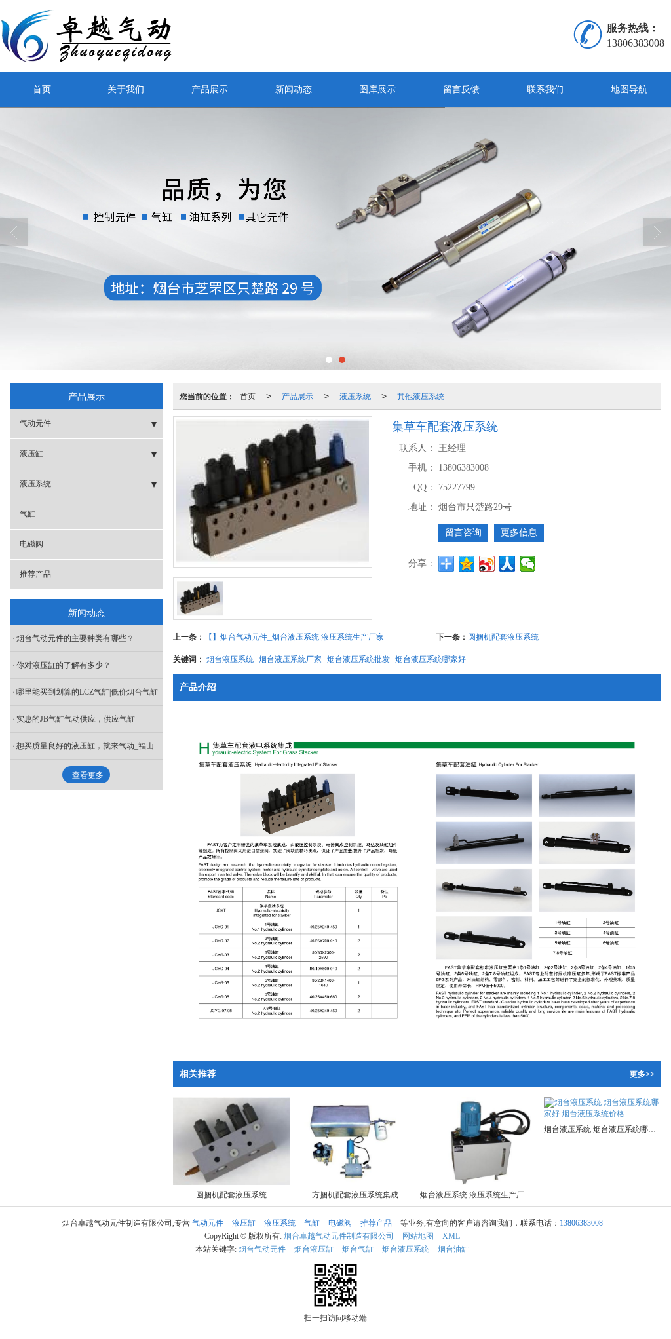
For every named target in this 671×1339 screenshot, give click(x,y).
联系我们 (545, 89)
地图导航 (629, 89)
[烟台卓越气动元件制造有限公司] (97, 36)
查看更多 (88, 775)
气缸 (27, 513)
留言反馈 (461, 89)
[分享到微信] (528, 564)
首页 (42, 89)
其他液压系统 (420, 395)
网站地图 (418, 1236)
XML (451, 1236)
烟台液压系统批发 (358, 658)
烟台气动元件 (262, 1249)
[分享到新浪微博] (487, 564)
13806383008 (581, 1223)
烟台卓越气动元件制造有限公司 (339, 1236)
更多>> (642, 1074)
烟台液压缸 (314, 1249)
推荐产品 (35, 574)
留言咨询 (463, 532)
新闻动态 (293, 89)
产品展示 (209, 89)
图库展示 (377, 89)
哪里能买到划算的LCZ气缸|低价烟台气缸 (87, 692)
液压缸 (31, 453)
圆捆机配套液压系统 (503, 636)
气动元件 (35, 423)
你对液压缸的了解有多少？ (63, 665)
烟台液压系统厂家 (290, 658)
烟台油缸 (453, 1249)
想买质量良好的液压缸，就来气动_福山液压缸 (89, 745)
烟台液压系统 (230, 658)
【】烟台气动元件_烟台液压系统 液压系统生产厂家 (294, 636)
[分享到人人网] (507, 564)
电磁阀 (31, 544)
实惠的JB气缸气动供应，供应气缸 (75, 719)
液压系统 (355, 395)
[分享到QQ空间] (467, 564)
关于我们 (125, 89)
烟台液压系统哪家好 (430, 658)
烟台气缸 (358, 1249)
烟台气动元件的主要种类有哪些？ (75, 638)
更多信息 (519, 532)
